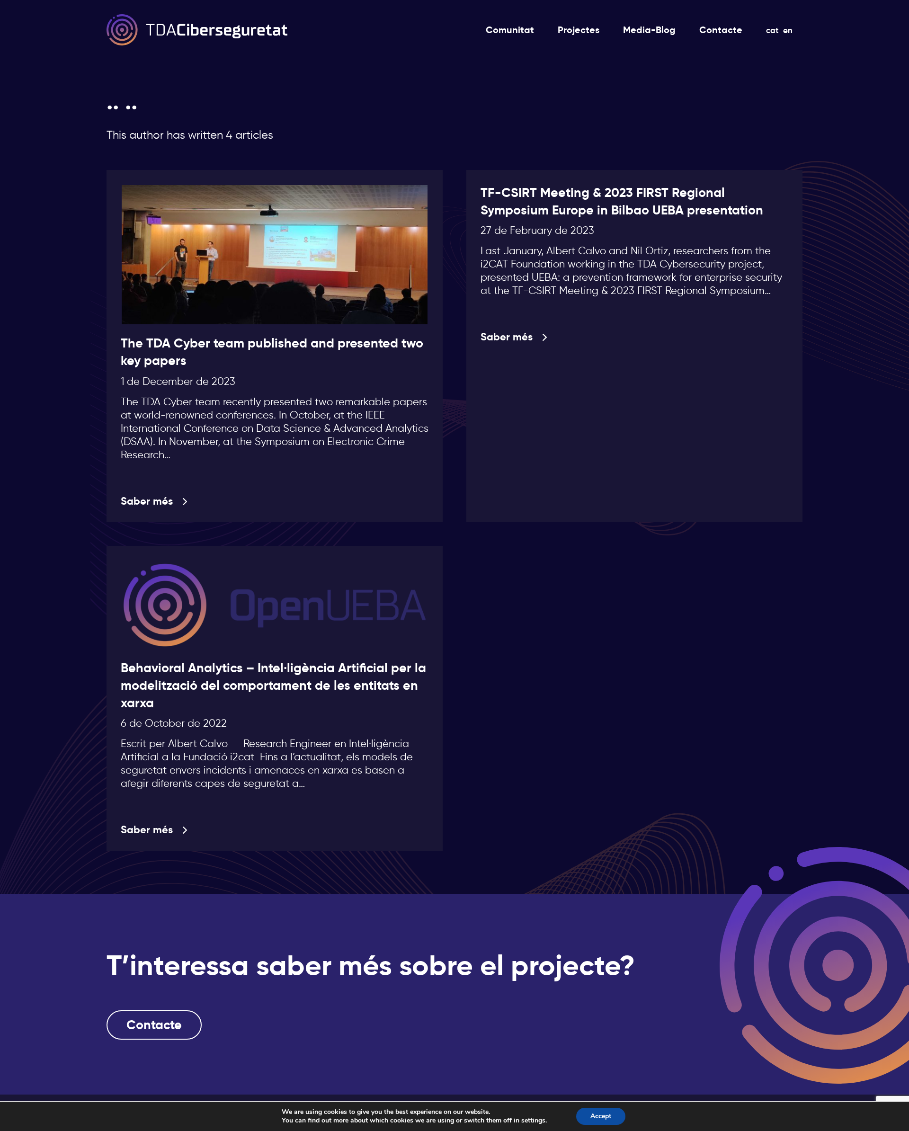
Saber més (147, 501)
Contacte (154, 1025)
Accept (600, 1116)
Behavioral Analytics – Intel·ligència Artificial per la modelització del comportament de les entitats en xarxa (273, 685)
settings (533, 1120)
